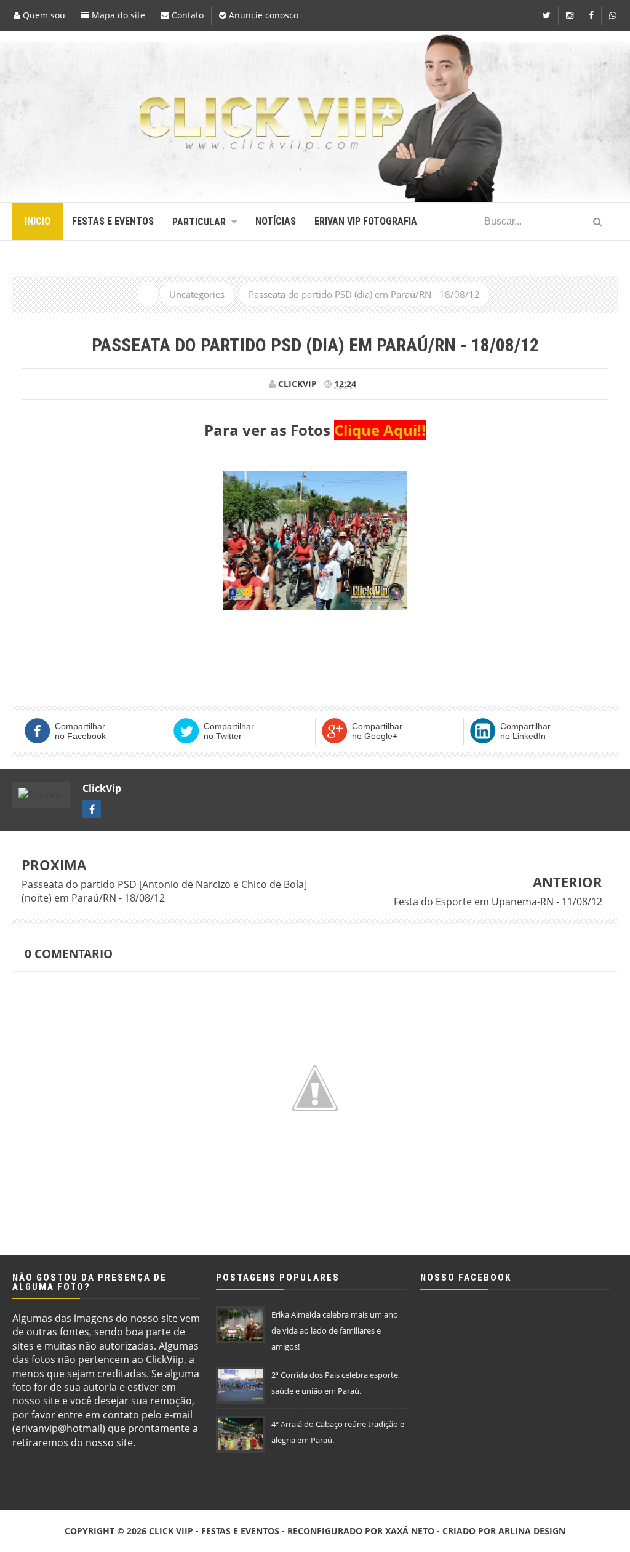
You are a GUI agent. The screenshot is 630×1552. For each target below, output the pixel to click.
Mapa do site (117, 15)
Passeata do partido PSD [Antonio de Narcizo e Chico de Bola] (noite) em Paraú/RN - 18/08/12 (164, 891)
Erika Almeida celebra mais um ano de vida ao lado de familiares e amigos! (334, 1330)
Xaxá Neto (409, 1531)
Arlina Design (531, 1531)
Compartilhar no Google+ (377, 731)
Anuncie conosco (262, 15)
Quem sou (42, 15)
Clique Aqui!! (380, 430)
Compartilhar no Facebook (80, 731)
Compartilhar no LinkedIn (525, 731)
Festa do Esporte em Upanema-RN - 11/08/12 (498, 901)
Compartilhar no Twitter (229, 731)
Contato (186, 15)
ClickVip (101, 788)
